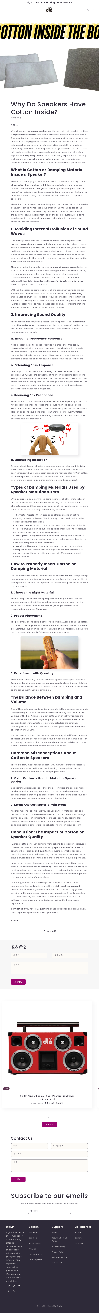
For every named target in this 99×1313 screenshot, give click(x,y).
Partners (78, 1232)
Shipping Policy (58, 1246)
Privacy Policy (58, 1252)
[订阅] (68, 1211)
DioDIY (45, 1306)
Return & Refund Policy (59, 1239)
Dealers (78, 1238)
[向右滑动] (54, 1117)
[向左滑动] (44, 1117)
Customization (35, 1254)
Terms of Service (59, 1257)
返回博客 (51, 931)
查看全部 (49, 1124)
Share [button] (15, 125)
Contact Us (57, 1263)
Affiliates (79, 1243)
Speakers (33, 1238)
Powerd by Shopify (55, 1306)
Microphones (35, 1243)
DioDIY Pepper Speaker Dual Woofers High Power (47, 1096)
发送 (18, 1179)
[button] (5, 9)
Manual (55, 1232)
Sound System (35, 1260)
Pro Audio (33, 1249)
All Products (34, 1232)
